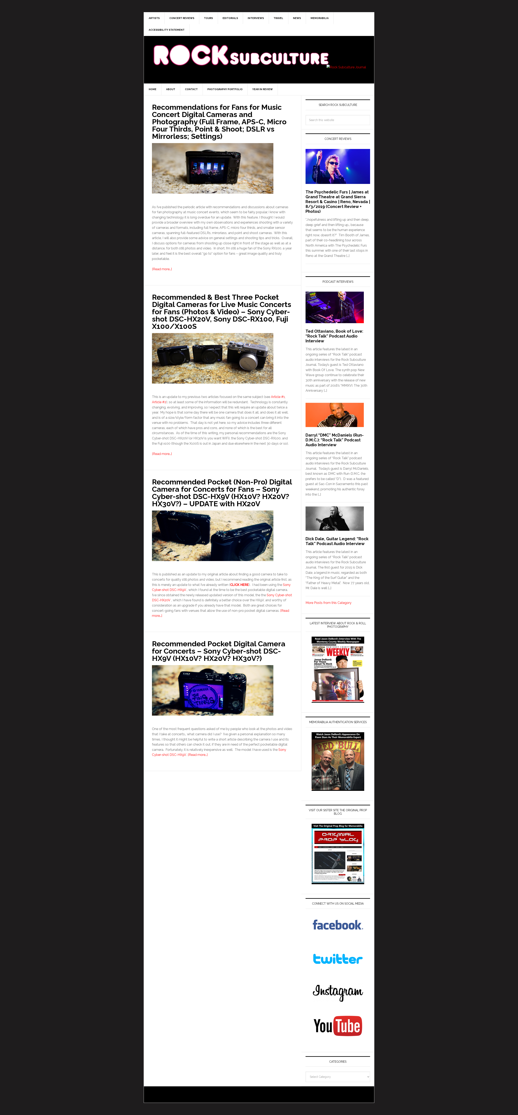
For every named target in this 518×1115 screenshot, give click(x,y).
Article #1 (278, 397)
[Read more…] (162, 269)
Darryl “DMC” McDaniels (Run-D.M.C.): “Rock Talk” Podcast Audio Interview (335, 440)
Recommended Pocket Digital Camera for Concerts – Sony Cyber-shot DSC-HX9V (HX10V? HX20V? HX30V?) (218, 650)
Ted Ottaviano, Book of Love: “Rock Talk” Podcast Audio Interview (334, 336)
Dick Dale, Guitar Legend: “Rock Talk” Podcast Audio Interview (337, 541)
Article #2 (159, 402)
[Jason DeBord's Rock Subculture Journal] (241, 49)
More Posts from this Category (328, 603)
